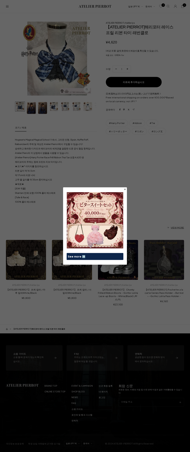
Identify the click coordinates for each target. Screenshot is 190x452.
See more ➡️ (77, 256)
